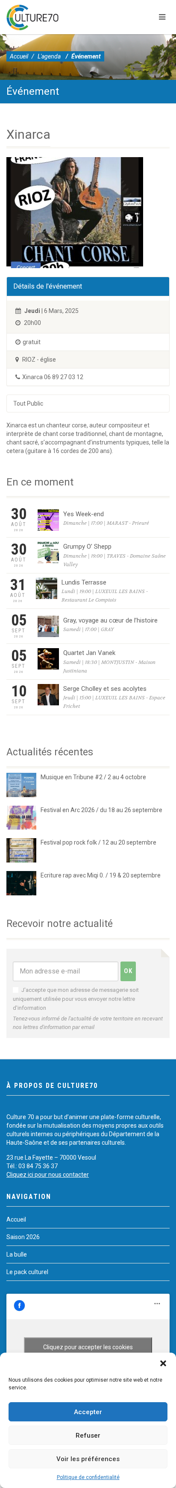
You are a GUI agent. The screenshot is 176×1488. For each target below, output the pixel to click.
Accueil (19, 56)
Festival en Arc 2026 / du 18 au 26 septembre (101, 810)
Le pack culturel (27, 1272)
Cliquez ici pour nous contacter (47, 1174)
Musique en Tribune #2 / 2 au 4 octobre (93, 777)
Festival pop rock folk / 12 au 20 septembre (98, 842)
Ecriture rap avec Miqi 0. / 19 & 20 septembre (101, 875)
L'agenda (49, 56)
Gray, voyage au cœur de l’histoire (110, 620)
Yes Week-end (83, 514)
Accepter (88, 1412)
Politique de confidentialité (88, 1477)
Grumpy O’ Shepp (87, 546)
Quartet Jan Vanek (89, 653)
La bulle (16, 1254)
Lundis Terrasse (84, 582)
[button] (163, 1363)
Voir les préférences (88, 1459)
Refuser (88, 1435)
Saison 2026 (23, 1237)
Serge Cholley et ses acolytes (105, 689)
